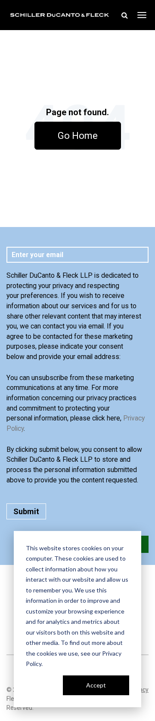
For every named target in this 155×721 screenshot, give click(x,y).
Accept (96, 685)
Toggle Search (124, 15)
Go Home (78, 135)
